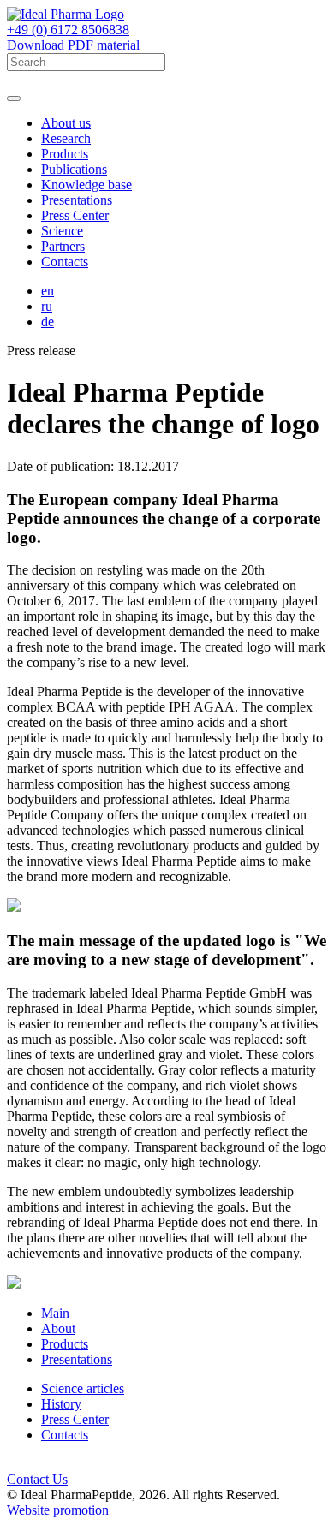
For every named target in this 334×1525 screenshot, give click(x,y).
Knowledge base (86, 184)
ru (46, 306)
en (47, 290)
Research (66, 138)
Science (62, 230)
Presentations (76, 200)
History (61, 1404)
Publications (74, 169)
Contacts (64, 261)
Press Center (75, 215)
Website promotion (58, 1510)
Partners (63, 246)
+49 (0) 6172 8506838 (68, 29)
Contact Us (37, 1479)
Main (55, 1313)
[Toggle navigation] (14, 98)
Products (64, 153)
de (47, 321)
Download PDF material (73, 45)
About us (66, 123)
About (58, 1328)
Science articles (82, 1388)
